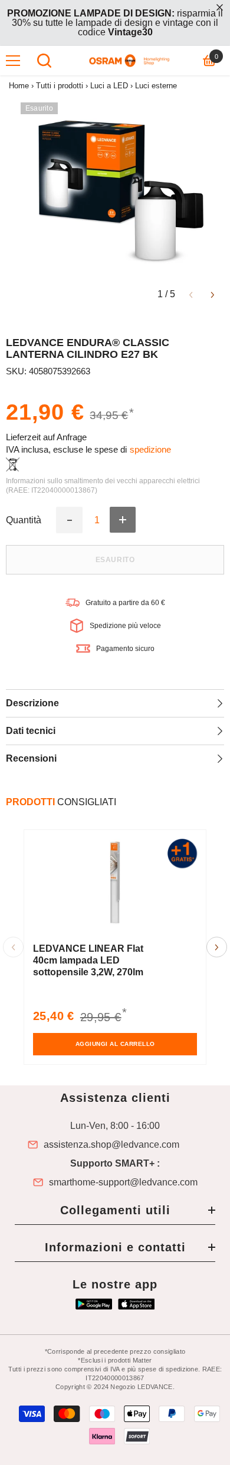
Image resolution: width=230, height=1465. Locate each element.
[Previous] (190, 294)
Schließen (219, 7)
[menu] (13, 61)
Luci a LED (109, 85)
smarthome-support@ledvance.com (123, 1182)
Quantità (23, 520)
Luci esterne (156, 85)
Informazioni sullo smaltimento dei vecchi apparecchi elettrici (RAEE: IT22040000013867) (103, 485)
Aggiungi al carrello (115, 1044)
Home (19, 85)
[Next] (212, 294)
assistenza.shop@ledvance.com (111, 1145)
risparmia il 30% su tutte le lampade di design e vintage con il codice (115, 22)
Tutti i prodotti (59, 85)
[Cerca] (44, 61)
